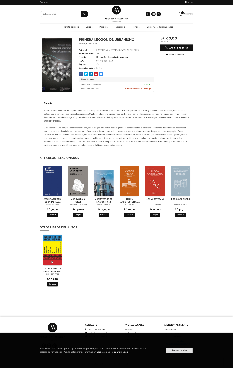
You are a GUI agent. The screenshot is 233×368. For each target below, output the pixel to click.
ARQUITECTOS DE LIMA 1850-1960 (103, 200)
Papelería (103, 27)
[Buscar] (84, 14)
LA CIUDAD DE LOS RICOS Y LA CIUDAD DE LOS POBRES (52, 270)
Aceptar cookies (179, 350)
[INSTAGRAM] (153, 14)
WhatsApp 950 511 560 (96, 329)
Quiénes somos (170, 329)
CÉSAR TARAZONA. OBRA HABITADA (52, 200)
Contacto (43, 2)
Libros (89, 27)
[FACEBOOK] (148, 14)
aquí (99, 352)
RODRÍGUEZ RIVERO (180, 199)
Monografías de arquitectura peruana (112, 57)
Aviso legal (129, 329)
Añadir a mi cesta (178, 48)
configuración (121, 352)
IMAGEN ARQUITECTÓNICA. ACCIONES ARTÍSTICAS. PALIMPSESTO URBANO (129, 200)
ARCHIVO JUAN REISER (78, 200)
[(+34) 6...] (159, 14)
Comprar (52, 214)
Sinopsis (48, 103)
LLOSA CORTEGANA (154, 199)
